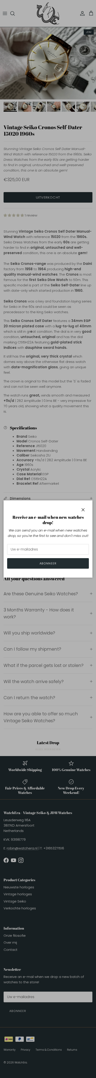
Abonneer (48, 563)
